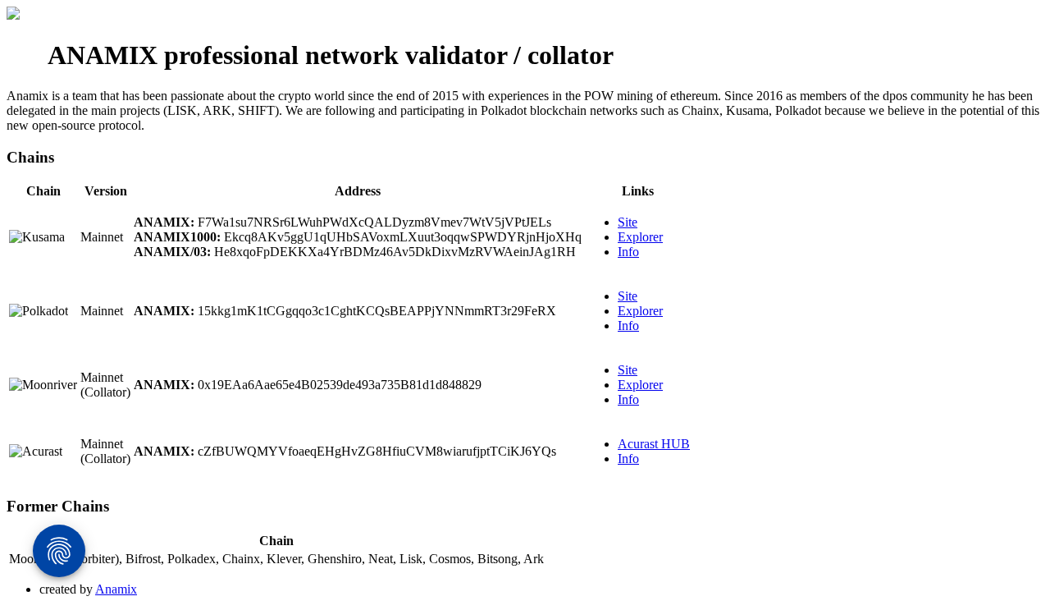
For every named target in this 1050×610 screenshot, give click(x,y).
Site (627, 222)
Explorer (640, 237)
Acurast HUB (654, 444)
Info (628, 252)
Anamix (116, 589)
